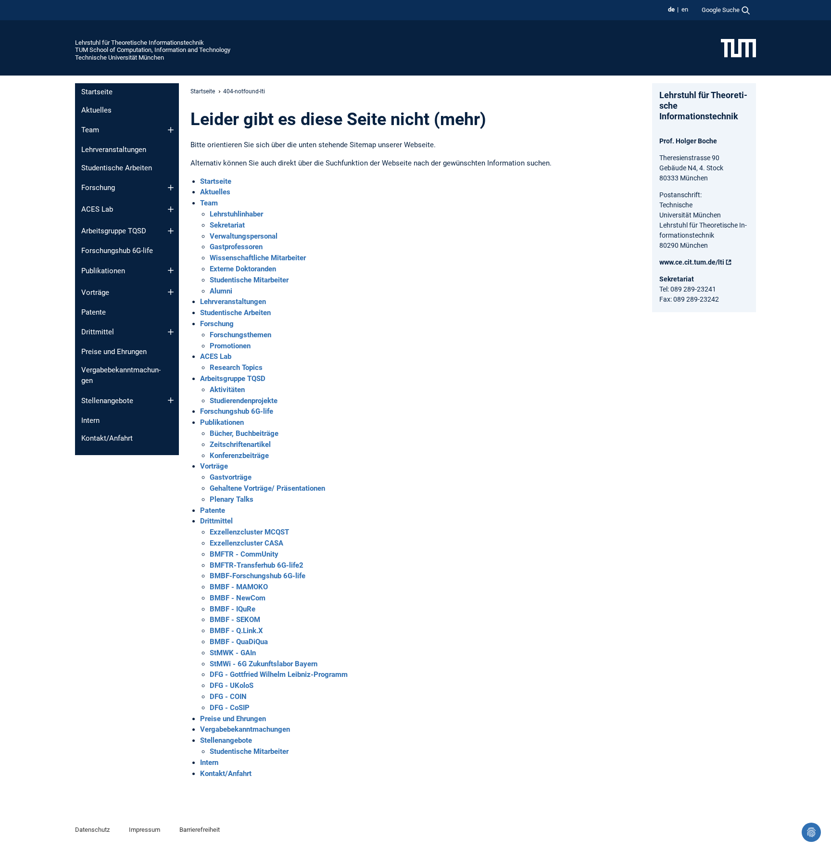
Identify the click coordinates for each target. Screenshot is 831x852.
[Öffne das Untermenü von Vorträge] (170, 292)
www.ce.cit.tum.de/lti (691, 262)
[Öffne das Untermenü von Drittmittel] (170, 332)
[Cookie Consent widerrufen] (811, 832)
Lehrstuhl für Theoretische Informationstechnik (139, 42)
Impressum (144, 829)
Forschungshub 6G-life (117, 250)
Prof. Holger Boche (688, 141)
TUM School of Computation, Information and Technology (152, 49)
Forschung (98, 187)
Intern (90, 420)
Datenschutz (92, 829)
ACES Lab (97, 209)
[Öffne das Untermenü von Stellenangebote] (170, 400)
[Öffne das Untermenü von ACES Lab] (170, 209)
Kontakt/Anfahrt (107, 438)
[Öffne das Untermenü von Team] (170, 130)
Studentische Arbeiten (116, 168)
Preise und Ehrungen (114, 351)
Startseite (97, 92)
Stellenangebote (107, 400)
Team (90, 130)
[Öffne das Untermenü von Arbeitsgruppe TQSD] (170, 231)
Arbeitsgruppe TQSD (113, 231)
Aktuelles (96, 110)
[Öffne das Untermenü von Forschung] (170, 187)
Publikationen (103, 271)
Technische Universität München (119, 57)
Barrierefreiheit (199, 829)
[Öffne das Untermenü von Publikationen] (170, 270)
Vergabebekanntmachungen (121, 375)
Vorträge (95, 292)
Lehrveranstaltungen (113, 149)
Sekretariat (676, 279)
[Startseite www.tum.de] (738, 47)
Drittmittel (97, 332)
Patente (93, 312)
